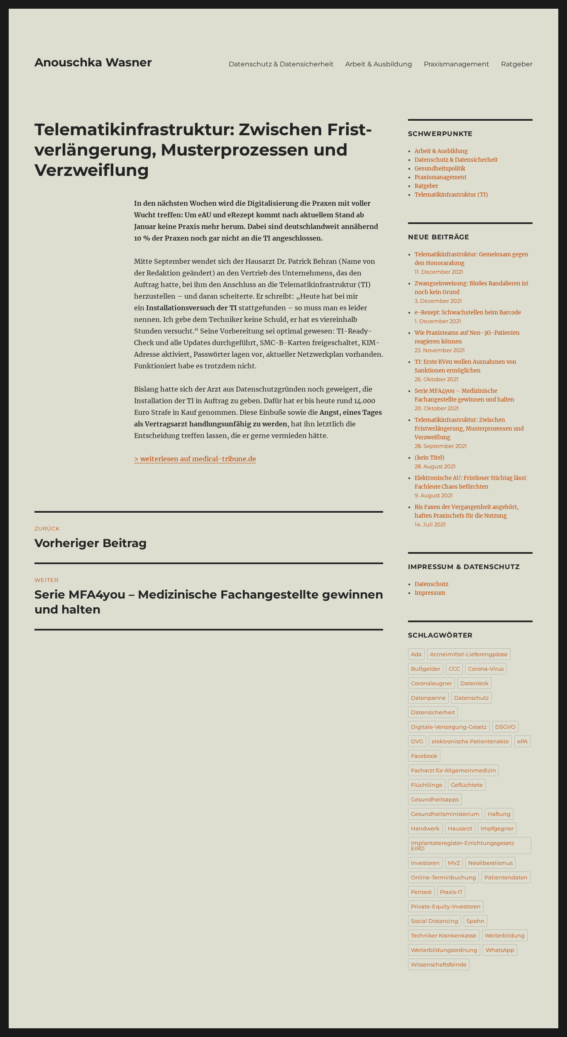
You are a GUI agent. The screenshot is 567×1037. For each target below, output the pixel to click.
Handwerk (425, 828)
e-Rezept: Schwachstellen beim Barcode (468, 312)
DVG (417, 741)
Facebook (424, 755)
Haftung (499, 814)
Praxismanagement (456, 64)
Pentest (421, 892)
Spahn (475, 921)
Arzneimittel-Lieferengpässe (469, 654)
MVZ (454, 862)
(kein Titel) (430, 457)
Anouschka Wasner (93, 62)
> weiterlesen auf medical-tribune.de (195, 459)
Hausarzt (460, 828)
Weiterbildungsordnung (444, 950)
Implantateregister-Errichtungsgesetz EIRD (462, 846)
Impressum (430, 592)
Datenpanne (428, 697)
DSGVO (505, 726)
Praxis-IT (451, 892)
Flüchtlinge (426, 784)
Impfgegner (497, 828)
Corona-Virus (485, 668)
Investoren (425, 862)
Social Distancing (434, 921)
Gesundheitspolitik (440, 168)
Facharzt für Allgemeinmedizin (453, 770)
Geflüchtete (467, 784)
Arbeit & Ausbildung (378, 64)
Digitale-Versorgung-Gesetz (449, 726)
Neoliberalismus (490, 862)
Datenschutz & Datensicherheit (281, 64)
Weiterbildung (505, 935)
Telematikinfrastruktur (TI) (451, 194)
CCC (454, 668)
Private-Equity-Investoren (446, 906)
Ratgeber (517, 64)
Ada (416, 654)
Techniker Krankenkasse (444, 935)
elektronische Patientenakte (470, 741)
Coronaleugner (431, 683)
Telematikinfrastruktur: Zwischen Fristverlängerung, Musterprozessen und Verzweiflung (469, 428)
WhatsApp (500, 950)
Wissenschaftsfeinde (439, 964)
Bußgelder (425, 668)
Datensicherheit (433, 712)
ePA (522, 741)
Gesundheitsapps (435, 799)
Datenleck (474, 683)
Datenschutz (431, 584)
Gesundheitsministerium (445, 814)
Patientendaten (506, 877)
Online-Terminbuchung (443, 877)
